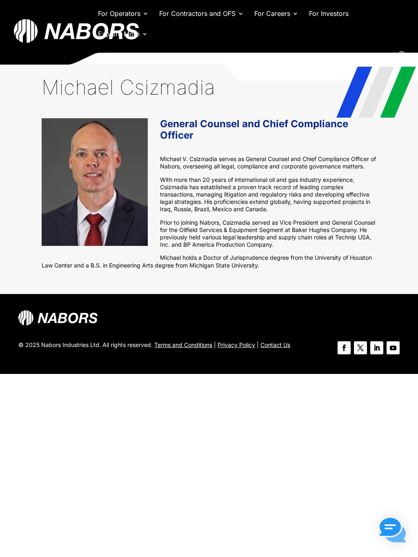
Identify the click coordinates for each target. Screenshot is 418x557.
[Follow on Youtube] (393, 347)
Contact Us (275, 344)
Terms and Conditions (183, 344)
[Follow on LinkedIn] (376, 347)
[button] (393, 531)
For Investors (329, 14)
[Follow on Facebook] (344, 347)
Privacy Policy (236, 344)
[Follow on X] (360, 347)
